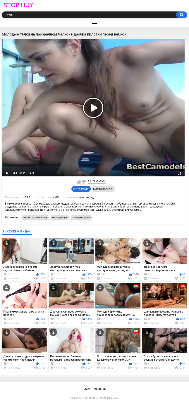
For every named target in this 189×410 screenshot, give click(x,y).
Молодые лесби (82, 217)
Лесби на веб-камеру (35, 217)
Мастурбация (60, 217)
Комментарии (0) (103, 189)
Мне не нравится (84, 182)
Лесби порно (88, 398)
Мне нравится (79, 182)
